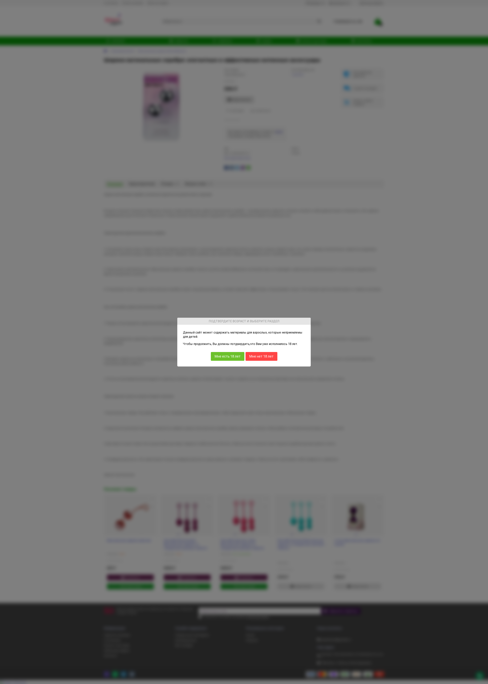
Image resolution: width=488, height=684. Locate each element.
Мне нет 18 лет (261, 356)
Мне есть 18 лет (228, 356)
